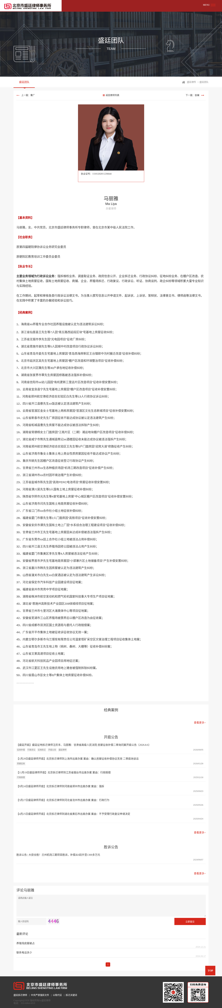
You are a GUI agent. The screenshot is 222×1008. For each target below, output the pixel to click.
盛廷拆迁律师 (20, 995)
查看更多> (200, 722)
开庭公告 (52, 750)
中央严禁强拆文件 (40, 995)
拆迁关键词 (71, 995)
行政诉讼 (31, 750)
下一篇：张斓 (192, 95)
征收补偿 (21, 750)
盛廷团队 (24, 82)
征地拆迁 (42, 750)
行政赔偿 (21, 777)
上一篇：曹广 (28, 95)
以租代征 (57, 995)
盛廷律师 (62, 750)
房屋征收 (21, 763)
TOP (210, 970)
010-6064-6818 (28, 1003)
